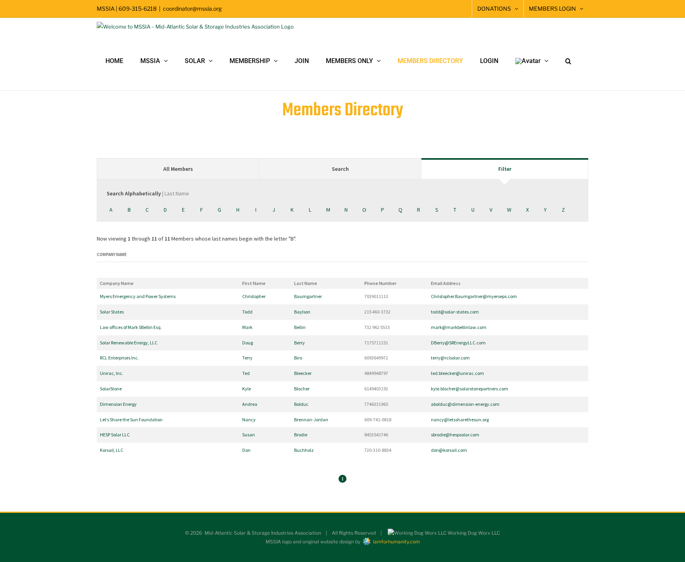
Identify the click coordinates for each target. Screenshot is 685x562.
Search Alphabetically (148, 193)
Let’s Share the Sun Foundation (131, 419)
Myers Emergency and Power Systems (138, 296)
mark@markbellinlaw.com (458, 327)
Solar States (112, 312)
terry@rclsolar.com (450, 358)
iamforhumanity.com (395, 542)
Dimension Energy (118, 404)
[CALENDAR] (461, 8)
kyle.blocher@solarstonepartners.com (469, 389)
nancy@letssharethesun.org (460, 419)
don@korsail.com (449, 450)
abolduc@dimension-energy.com (465, 404)
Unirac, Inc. (111, 373)
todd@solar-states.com (455, 312)
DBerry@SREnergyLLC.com (458, 343)
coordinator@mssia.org (192, 8)
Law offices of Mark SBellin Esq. (131, 327)
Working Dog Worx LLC (473, 533)
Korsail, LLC (111, 450)
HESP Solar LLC (115, 435)
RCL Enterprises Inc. (119, 358)
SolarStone (111, 389)
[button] (568, 61)
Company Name (112, 254)
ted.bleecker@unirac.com (457, 373)
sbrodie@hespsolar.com (455, 435)
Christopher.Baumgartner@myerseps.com (474, 296)
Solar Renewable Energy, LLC (128, 343)
